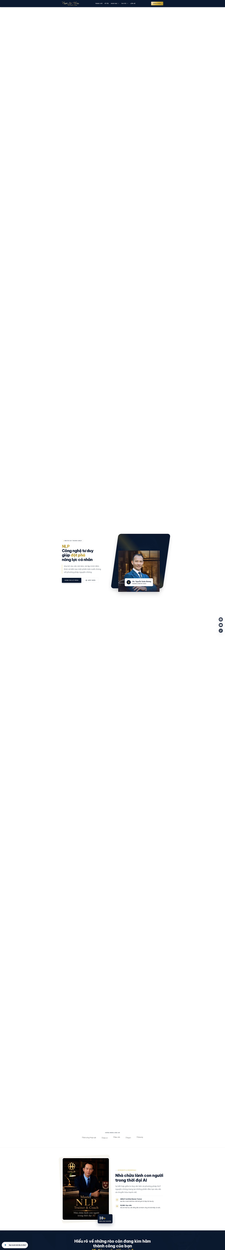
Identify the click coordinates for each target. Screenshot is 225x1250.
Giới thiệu (91, 580)
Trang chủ (99, 3)
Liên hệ (132, 3)
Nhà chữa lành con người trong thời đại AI (139, 1178)
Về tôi (107, 3)
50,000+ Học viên (126, 1205)
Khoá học (115, 3)
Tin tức (124, 3)
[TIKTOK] (221, 631)
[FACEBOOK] (221, 619)
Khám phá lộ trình (71, 580)
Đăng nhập (157, 3)
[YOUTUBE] (221, 625)
